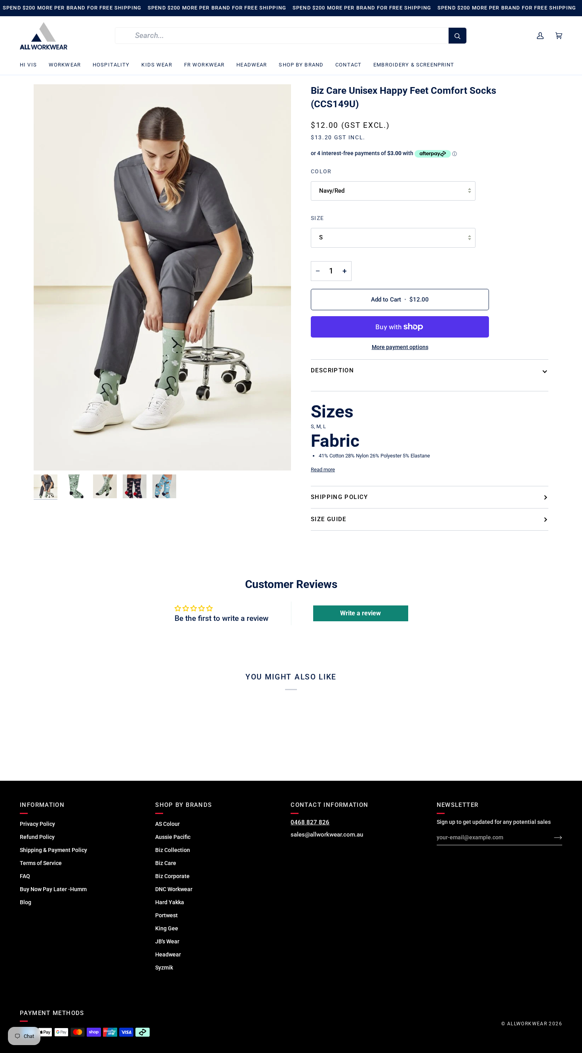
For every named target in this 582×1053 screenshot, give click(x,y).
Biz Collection (172, 850)
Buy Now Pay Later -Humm (53, 889)
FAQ (25, 876)
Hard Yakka (169, 902)
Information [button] (42, 804)
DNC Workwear (173, 889)
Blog (25, 902)
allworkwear (527, 1023)
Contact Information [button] (329, 804)
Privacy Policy (37, 824)
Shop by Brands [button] (183, 804)
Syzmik (164, 967)
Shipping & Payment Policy (53, 850)
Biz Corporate (172, 876)
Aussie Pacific (172, 837)
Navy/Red (331, 190)
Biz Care (165, 863)
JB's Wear (167, 941)
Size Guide (328, 519)
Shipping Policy (339, 497)
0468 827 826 (310, 822)
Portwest (166, 915)
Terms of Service (41, 863)
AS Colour (167, 824)
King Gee (166, 928)
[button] (31, 65)
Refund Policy (37, 837)
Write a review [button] (360, 613)
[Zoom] (162, 277)
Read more (323, 469)
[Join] (551, 837)
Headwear (168, 954)
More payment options (400, 347)
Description (332, 370)
